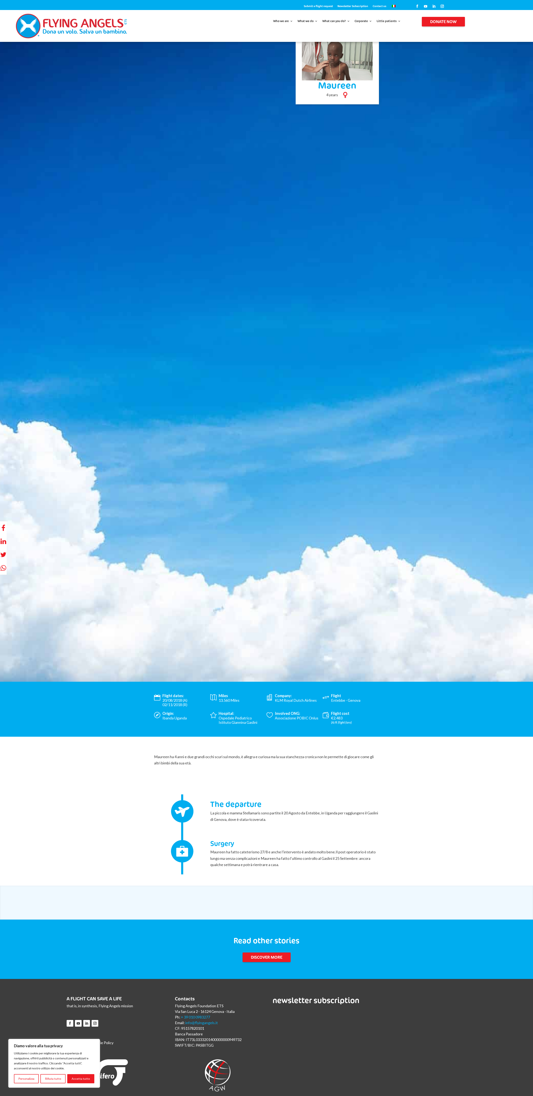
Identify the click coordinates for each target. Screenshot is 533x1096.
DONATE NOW (443, 21)
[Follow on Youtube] (425, 6)
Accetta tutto (81, 1078)
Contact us (379, 6)
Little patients (387, 21)
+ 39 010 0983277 (195, 1017)
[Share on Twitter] (3, 554)
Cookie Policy (102, 1042)
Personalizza (26, 1078)
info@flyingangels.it (201, 1022)
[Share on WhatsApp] (3, 568)
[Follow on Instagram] (442, 6)
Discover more (266, 957)
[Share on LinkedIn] (3, 541)
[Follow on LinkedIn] (434, 6)
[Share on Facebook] (3, 528)
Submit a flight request (318, 6)
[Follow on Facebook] (417, 6)
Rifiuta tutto (53, 1078)
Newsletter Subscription (352, 6)
